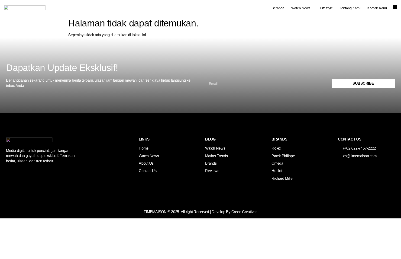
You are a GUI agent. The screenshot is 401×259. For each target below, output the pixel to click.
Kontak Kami (377, 8)
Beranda (278, 8)
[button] (395, 7)
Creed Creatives (244, 212)
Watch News (300, 8)
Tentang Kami (350, 8)
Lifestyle (326, 8)
